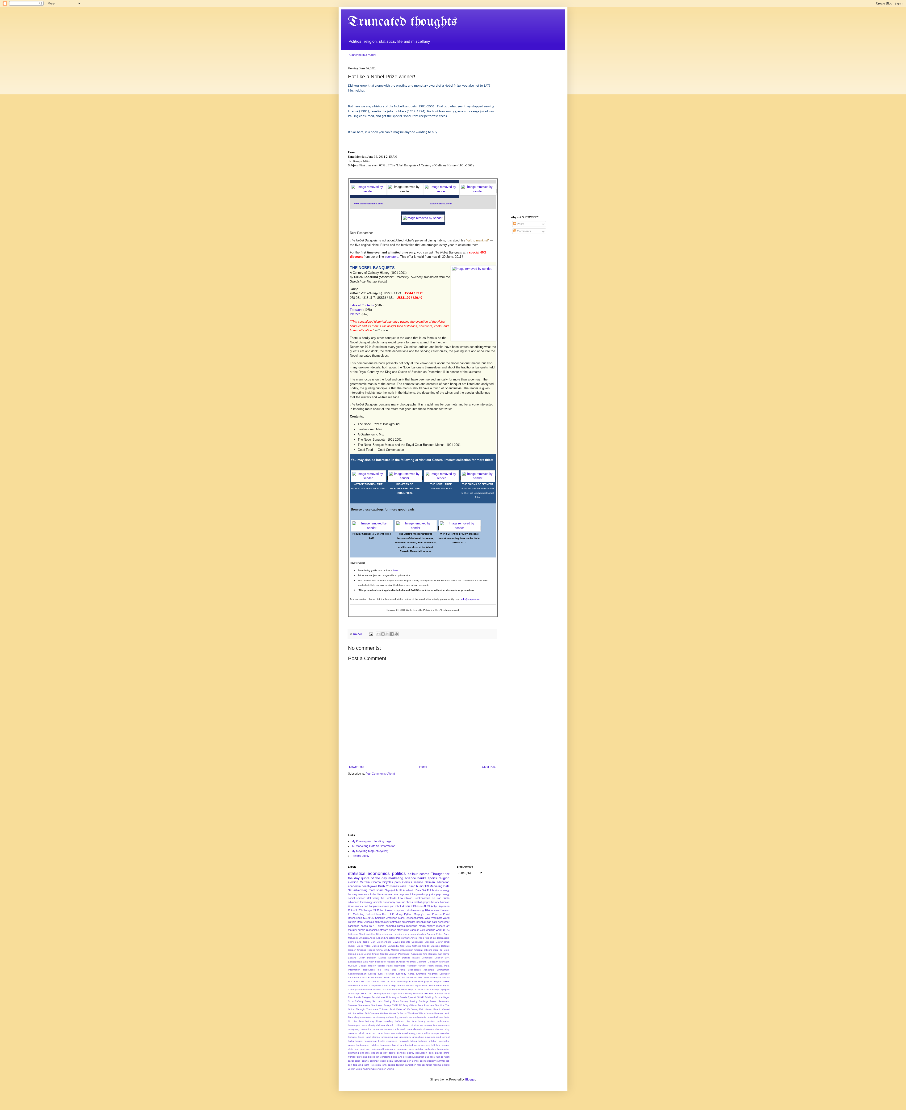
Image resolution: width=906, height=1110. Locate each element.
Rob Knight (392, 997)
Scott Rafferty (355, 1001)
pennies (401, 1052)
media (422, 925)
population (421, 1052)
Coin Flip (438, 950)
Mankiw (418, 977)
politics (399, 873)
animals (377, 902)
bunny (422, 1021)
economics (379, 873)
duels (387, 1033)
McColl (445, 977)
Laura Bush (367, 977)
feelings (352, 1037)
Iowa (386, 969)
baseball (421, 921)
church (390, 1025)
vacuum (414, 930)
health (366, 886)
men (368, 1049)
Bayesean (443, 906)
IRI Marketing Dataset (361, 914)
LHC (391, 914)
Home (423, 766)
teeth (366, 1065)
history (435, 902)
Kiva (384, 914)
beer (441, 1017)
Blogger (470, 1079)
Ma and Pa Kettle (402, 977)
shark (383, 1060)
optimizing (353, 1052)
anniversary (379, 1017)
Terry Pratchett (426, 1005)
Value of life (403, 1009)
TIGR (395, 1005)
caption (431, 1021)
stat (369, 898)
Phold (446, 914)
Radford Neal (442, 993)
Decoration (394, 957)
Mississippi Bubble (407, 981)
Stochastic (376, 1005)
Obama (376, 882)
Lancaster (353, 977)
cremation (366, 1029)
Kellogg (372, 973)
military (431, 925)
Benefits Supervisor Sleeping (417, 942)
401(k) (446, 930)
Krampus (421, 973)
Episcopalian (355, 961)
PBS (363, 993)
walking (367, 1069)
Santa (446, 898)
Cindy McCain (391, 950)
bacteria (421, 1017)
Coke (446, 950)
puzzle (361, 930)
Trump (411, 886)
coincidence (416, 1025)
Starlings (423, 1001)
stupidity (431, 1060)
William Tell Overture (368, 1013)
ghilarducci (418, 1037)
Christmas (392, 886)
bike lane (358, 1021)
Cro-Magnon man (432, 954)
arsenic (404, 1017)
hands (359, 1041)
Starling (413, 1001)
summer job (442, 1060)
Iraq (439, 898)
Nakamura (364, 985)
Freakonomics (422, 898)
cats (434, 921)
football (418, 902)
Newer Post (356, 766)
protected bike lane (392, 1056)
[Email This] (378, 634)
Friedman (411, 961)
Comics (407, 882)
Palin (402, 886)
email (405, 1033)
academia (354, 886)
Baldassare (443, 938)
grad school (442, 1037)
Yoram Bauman (435, 1013)
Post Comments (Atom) (380, 773)
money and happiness (368, 906)
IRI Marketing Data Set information (373, 846)
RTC (431, 993)
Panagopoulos (382, 993)
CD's (351, 910)
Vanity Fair (417, 1009)
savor (351, 1060)
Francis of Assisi (396, 961)
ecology (444, 890)
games (401, 925)
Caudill (425, 946)
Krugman (433, 973)
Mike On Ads (388, 981)
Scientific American (386, 917)
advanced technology (360, 902)
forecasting (387, 1037)
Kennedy (401, 973)
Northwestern (364, 989)
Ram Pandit (354, 997)
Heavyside (399, 965)
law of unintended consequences (411, 1045)
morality (352, 930)
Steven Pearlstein (439, 1001)
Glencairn (433, 961)
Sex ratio (377, 1001)
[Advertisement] (534, 138)
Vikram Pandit (432, 1009)
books (435, 890)
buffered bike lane (406, 1021)
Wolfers (384, 1013)
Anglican (364, 938)
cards (364, 1025)
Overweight (354, 993)
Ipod (394, 969)
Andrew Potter (435, 934)
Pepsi (394, 993)
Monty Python (404, 914)
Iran (378, 914)
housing (352, 894)
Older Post (488, 766)
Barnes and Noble (358, 942)
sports (432, 878)
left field (436, 1045)
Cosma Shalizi (371, 954)
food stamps (373, 1037)
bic (349, 1021)
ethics (427, 1033)
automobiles (408, 921)
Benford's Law (394, 898)
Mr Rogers (435, 981)
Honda (439, 965)
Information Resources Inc (364, 969)
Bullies (375, 946)
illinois (351, 906)
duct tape (377, 1033)
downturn (353, 1033)
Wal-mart (436, 917)
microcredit (378, 1049)
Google (363, 965)
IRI (433, 898)
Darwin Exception (394, 910)
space (392, 930)
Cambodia (393, 946)
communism (430, 1025)
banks (421, 878)
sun (350, 1065)
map (390, 894)
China (379, 950)
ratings (439, 1056)
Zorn (350, 1017)
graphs (427, 902)
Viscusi (445, 1009)
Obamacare (423, 989)
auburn (413, 1017)
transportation (424, 1065)
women (382, 1069)
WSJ (427, 917)
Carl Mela (405, 946)
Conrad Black (355, 954)
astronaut (395, 921)
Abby (434, 906)
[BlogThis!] (383, 634)
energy (413, 1033)
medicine (410, 894)
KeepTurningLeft (357, 973)
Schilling (429, 997)
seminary (374, 1060)
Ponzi (401, 993)
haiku (351, 1041)
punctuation (417, 1056)
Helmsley (411, 965)
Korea (411, 973)
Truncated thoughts (402, 22)
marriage (399, 894)
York (447, 1013)
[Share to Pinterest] (396, 634)
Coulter (384, 954)
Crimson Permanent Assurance (405, 954)
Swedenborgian (415, 917)
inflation (433, 1041)
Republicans (378, 997)
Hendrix (422, 965)
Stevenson (364, 1005)
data (409, 1029)
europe (435, 1033)
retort (446, 1056)
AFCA (427, 906)
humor (420, 886)
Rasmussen (355, 917)
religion (444, 878)
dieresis (417, 1029)
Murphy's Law (422, 914)
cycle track (400, 1029)
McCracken (354, 981)
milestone (390, 1049)
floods (361, 1037)
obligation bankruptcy (437, 1049)
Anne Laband (377, 938)
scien (358, 1060)
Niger (418, 985)
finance (418, 882)
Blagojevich (391, 890)
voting (376, 898)
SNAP (420, 997)
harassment (370, 1041)
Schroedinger (442, 997)
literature (382, 894)
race (432, 1056)
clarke (405, 1025)
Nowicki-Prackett (382, 989)
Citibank (418, 950)
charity (371, 1025)
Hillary (431, 965)
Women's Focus (398, 1013)
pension (420, 894)
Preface (355, 314)
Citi (374, 910)
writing (390, 1069)
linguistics (411, 925)
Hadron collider (376, 965)
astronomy (389, 902)
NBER (446, 981)
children (380, 1025)
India (446, 965)
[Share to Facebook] (392, 634)
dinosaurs (428, 1029)
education (443, 882)
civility (398, 1025)
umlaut (445, 1065)
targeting (358, 1065)
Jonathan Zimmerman (436, 969)
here (395, 570)
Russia (403, 997)
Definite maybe (411, 957)
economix (396, 1033)
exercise (444, 1033)
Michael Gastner (370, 981)
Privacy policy (360, 855)
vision (359, 1069)
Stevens (352, 1005)
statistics (356, 873)
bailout (413, 874)
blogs (379, 1021)
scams (424, 874)
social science (356, 898)
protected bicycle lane (369, 1056)
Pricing (408, 993)
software (383, 930)
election (353, 882)
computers (443, 1025)
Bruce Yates (364, 946)
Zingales (369, 921)
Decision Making (376, 957)
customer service (382, 1029)
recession (372, 930)
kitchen (375, 1045)
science (410, 878)
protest (407, 1056)
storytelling (403, 930)
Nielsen (410, 985)
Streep (387, 1005)
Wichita (352, 1013)
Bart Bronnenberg (381, 942)
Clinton (408, 898)
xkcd (404, 906)
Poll (429, 890)
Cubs (380, 910)
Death (362, 957)
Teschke (439, 1005)
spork (423, 1060)
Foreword (356, 310)
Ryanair (412, 997)
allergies (358, 1017)
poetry (410, 1052)
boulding (388, 1021)
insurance (363, 894)
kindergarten (363, 1045)
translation (410, 1065)
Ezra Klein (368, 961)
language (386, 1045)
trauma (437, 1065)
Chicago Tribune (366, 950)
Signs (401, 917)
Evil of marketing (414, 910)
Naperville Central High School (388, 985)
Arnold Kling (417, 938)
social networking (396, 1060)
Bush (381, 886)
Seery (368, 1001)
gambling (391, 925)
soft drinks (413, 1060)
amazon (367, 1017)
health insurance (387, 1041)
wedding (430, 930)
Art (382, 898)
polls (397, 882)
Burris (383, 946)
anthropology (382, 921)
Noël (394, 989)
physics (430, 894)
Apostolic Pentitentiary (398, 938)
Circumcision (406, 950)
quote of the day (374, 878)
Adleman (353, 934)
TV (400, 1005)
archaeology (393, 1017)
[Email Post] (371, 633)
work (439, 930)
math (372, 890)
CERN (358, 910)
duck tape (365, 1033)
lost (356, 1049)
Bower (439, 942)
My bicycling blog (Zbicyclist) (370, 851)
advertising (360, 890)
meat (362, 1049)
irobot (373, 894)
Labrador (444, 973)
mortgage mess (405, 1049)
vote (422, 930)
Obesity (434, 989)
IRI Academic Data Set (412, 890)
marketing (395, 878)
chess (409, 902)
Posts (520, 224)
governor (430, 1037)
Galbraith (422, 961)
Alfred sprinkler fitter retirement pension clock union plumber (392, 934)
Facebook (380, 961)
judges (351, 1045)
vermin (351, 1069)
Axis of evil (430, 938)
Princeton (418, 993)
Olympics (444, 989)
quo (427, 1056)
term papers (388, 1065)
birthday (369, 1021)
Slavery (404, 1001)
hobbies (423, 1041)
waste (374, 1069)
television (376, 1065)
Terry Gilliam (409, 1005)
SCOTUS (368, 917)
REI (426, 993)
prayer (438, 1052)
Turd (392, 1009)
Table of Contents (362, 305)
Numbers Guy (405, 989)
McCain (365, 882)
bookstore (391, 256)
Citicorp (428, 950)
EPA (447, 957)
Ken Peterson (386, 973)
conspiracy (354, 1029)
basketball (432, 1017)
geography (405, 1037)
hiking (414, 1041)
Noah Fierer (428, 985)
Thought (360, 1009)
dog (447, 1029)
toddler (400, 1065)
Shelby (387, 1001)
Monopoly (423, 981)
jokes (373, 886)
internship (444, 1041)
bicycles (387, 882)
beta (447, 1017)
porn (431, 1052)
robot (398, 906)
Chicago (367, 910)
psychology (442, 894)
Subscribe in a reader (362, 55)
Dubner (439, 957)
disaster (439, 1029)
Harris (389, 965)
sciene (365, 1060)
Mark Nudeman (432, 977)
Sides (396, 1001)
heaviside (404, 1041)
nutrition (419, 1049)
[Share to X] (387, 634)
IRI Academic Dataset (436, 910)
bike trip (400, 902)
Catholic (416, 946)
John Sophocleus (410, 969)
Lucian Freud (382, 977)
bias (429, 921)
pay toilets (389, 1052)
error (420, 1033)
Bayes (396, 942)
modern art (442, 925)
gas (396, 1037)
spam (379, 890)
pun (392, 906)
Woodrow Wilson (416, 1013)
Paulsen (436, 914)
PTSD (370, 993)
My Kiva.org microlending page (371, 841)
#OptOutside (415, 906)
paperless (376, 1052)
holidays (444, 902)
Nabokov (353, 985)
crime (381, 925)
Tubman (383, 1009)
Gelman (430, 882)
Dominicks (427, 957)
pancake (365, 1052)
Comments (523, 231)
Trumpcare (372, 1009)
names (385, 906)
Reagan (366, 997)
